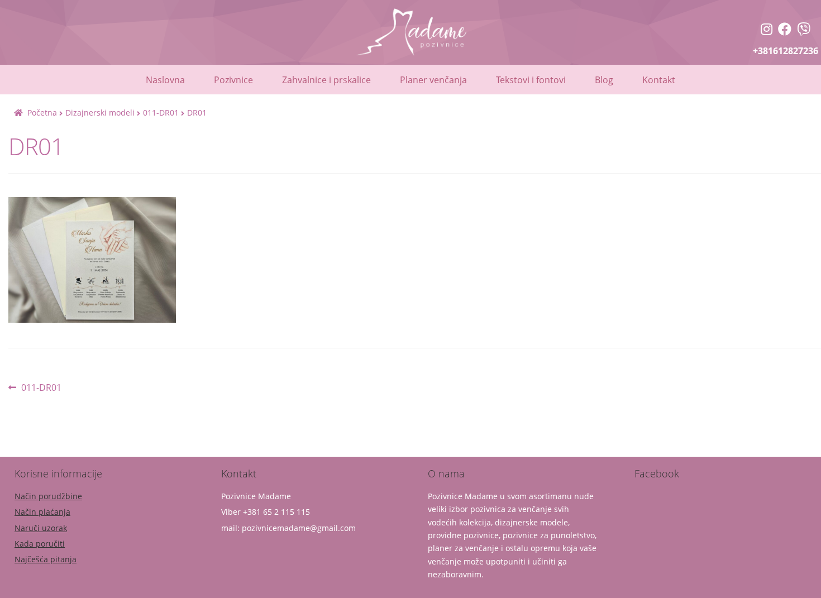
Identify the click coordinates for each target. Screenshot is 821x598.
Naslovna (165, 80)
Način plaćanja (42, 511)
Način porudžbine (48, 496)
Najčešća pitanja (46, 559)
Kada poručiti (40, 543)
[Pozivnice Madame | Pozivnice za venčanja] (766, 30)
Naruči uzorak (41, 528)
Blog (604, 80)
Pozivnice (233, 80)
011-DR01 (161, 112)
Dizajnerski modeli (100, 112)
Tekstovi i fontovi (531, 80)
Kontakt (658, 80)
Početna (42, 112)
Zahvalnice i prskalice (326, 80)
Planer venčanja (433, 80)
